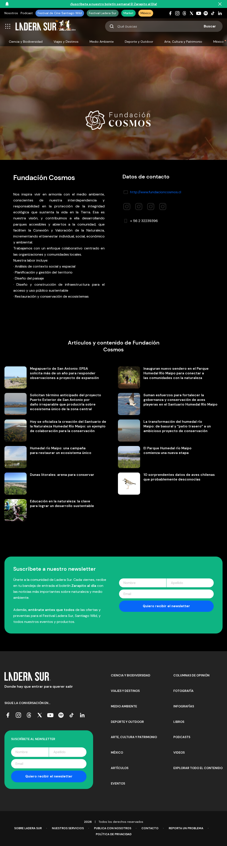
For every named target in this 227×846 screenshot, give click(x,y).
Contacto (150, 828)
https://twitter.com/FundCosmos (150, 205)
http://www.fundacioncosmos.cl (155, 192)
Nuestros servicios (68, 828)
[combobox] (164, 26)
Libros (178, 722)
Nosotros (11, 13)
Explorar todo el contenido (198, 768)
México (146, 13)
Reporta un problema (186, 828)
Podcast (27, 13)
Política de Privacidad (113, 834)
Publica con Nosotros (112, 828)
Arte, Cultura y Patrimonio (183, 42)
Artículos (119, 768)
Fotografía (183, 691)
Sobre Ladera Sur (28, 828)
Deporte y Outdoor (139, 42)
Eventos (118, 783)
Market (128, 13)
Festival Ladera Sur (102, 13)
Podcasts (181, 737)
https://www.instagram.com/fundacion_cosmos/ (138, 205)
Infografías (183, 706)
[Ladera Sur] (46, 26)
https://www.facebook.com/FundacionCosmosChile (126, 205)
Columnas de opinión (191, 675)
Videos (179, 752)
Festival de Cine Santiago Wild (60, 13)
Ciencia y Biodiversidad (26, 42)
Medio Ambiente (102, 42)
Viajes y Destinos (66, 42)
